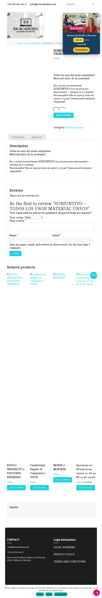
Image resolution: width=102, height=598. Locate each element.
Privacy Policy (60, 594)
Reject (49, 594)
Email (57, 235)
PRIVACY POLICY (64, 554)
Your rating (17, 217)
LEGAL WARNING (64, 547)
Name (14, 235)
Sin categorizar (75, 127)
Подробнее (81, 49)
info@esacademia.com (42, 4)
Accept (40, 594)
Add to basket (63, 115)
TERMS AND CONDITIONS (70, 561)
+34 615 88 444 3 (16, 4)
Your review (18, 220)
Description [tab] (18, 137)
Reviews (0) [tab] (37, 137)
